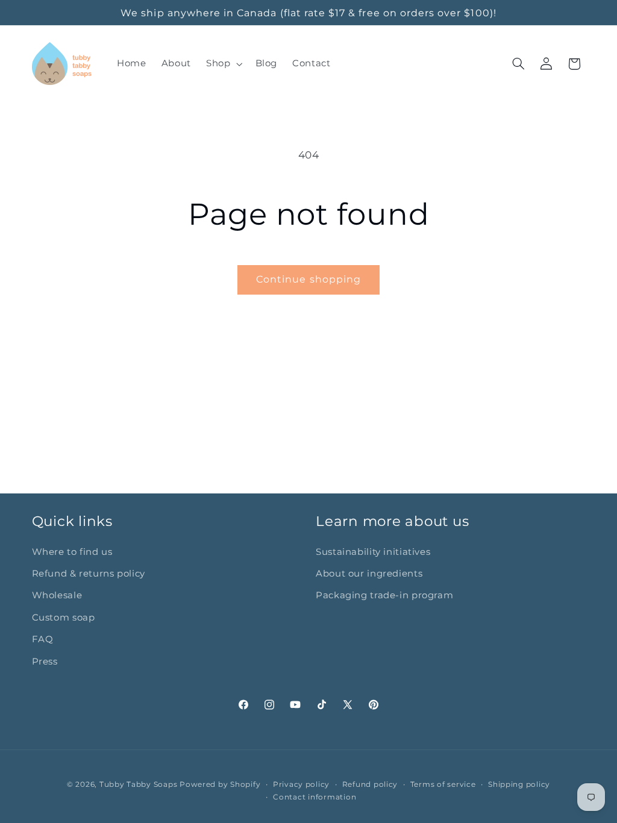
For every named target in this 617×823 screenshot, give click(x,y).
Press (45, 661)
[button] (222, 64)
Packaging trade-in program (384, 595)
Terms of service (443, 784)
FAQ (43, 639)
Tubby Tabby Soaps (138, 784)
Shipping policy (519, 784)
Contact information (314, 797)
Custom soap (63, 617)
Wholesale (57, 595)
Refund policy (370, 784)
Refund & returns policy (89, 573)
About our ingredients (369, 573)
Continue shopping (308, 279)
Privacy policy (301, 784)
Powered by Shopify (220, 784)
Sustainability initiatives (373, 551)
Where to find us (72, 551)
